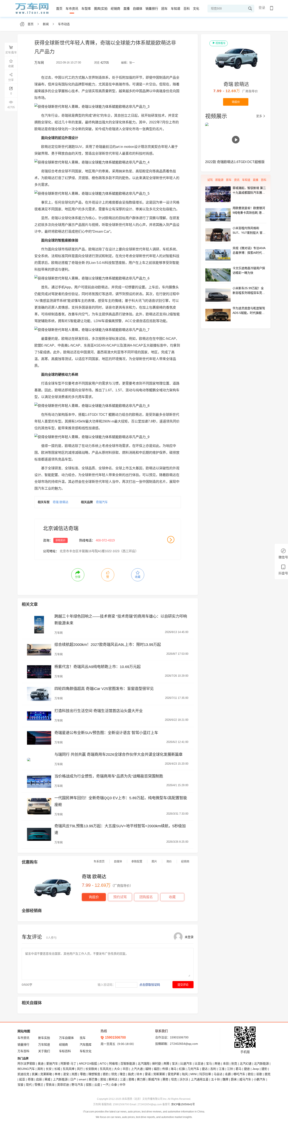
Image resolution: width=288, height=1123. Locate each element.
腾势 (165, 1079)
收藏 (172, 897)
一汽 (106, 1084)
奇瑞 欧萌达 (60, 502)
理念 (122, 1074)
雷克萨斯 (173, 1074)
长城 (57, 1068)
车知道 (175, 8)
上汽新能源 (60, 1079)
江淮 (222, 1068)
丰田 (125, 1068)
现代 (29, 1084)
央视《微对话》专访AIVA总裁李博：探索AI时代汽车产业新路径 (249, 250)
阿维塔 (113, 1063)
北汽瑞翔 (143, 1063)
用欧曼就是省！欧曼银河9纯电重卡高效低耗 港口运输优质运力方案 (249, 210)
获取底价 (60, 540)
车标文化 (86, 1051)
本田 (226, 1063)
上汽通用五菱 (200, 1079)
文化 (196, 8)
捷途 (247, 1068)
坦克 (174, 1079)
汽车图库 (86, 1044)
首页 (59, 8)
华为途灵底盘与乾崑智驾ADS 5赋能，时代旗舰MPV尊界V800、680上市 (249, 310)
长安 (49, 1068)
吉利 (213, 1068)
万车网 (58, 632)
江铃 (230, 1068)
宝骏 (20, 1084)
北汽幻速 (246, 1063)
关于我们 (44, 1051)
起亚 (22, 1079)
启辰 (39, 1079)
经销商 (115, 8)
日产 (73, 1079)
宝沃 (175, 1063)
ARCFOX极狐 (88, 1063)
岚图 (74, 1074)
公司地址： (51, 551)
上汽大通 (137, 1068)
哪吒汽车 (239, 1074)
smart (82, 1079)
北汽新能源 (261, 1063)
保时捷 (156, 1063)
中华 (122, 1084)
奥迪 (41, 1063)
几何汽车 (193, 1068)
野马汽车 (77, 1084)
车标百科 (65, 1051)
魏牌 (225, 1079)
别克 (234, 1063)
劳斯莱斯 (159, 1074)
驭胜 (89, 1084)
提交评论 (183, 984)
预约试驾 (120, 897)
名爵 (228, 1074)
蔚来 (234, 1079)
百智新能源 (127, 1063)
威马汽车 (245, 1079)
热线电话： (87, 540)
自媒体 (137, 8)
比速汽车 (186, 1063)
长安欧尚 (91, 1068)
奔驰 (217, 1063)
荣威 (47, 1079)
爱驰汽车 (52, 1063)
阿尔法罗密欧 (26, 1063)
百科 (186, 8)
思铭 (103, 1079)
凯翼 (35, 1074)
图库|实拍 (101, 8)
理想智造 (94, 1074)
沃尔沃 (183, 1079)
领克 (114, 1074)
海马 (173, 1068)
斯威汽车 (154, 1079)
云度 (97, 1084)
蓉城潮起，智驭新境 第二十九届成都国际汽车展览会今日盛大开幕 (249, 190)
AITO (103, 1063)
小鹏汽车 (259, 1079)
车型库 (86, 8)
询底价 (94, 897)
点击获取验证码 (149, 984)
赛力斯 (141, 1079)
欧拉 (251, 1074)
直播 (126, 8)
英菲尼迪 (63, 1084)
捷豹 (264, 1068)
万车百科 (23, 1051)
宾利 (40, 1068)
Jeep (255, 1068)
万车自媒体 (66, 1037)
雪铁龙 (50, 1084)
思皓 (131, 1079)
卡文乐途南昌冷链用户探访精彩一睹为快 (249, 270)
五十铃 (215, 1079)
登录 (261, 7)
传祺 (165, 1068)
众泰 (114, 1084)
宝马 (209, 1063)
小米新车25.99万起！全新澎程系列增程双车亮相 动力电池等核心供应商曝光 (249, 290)
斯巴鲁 (93, 1079)
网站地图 (23, 1031)
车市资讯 (72, 8)
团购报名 (146, 897)
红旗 (182, 1068)
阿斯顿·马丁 (68, 1063)
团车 (164, 8)
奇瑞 (31, 1079)
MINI (193, 1074)
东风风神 (68, 1068)
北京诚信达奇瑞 (60, 528)
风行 (80, 1068)
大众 (117, 1068)
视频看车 (220, 43)
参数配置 (136, 861)
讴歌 (259, 1074)
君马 (238, 1068)
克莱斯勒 (46, 1074)
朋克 (268, 1074)
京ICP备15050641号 (183, 1104)
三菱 (123, 1079)
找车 (83, 1037)
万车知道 (44, 1044)
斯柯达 (113, 1079)
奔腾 (166, 1063)
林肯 (58, 1074)
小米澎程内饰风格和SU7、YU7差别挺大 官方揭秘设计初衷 (249, 230)
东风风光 (106, 1068)
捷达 (205, 1068)
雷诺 (148, 1074)
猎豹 (106, 1074)
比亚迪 (199, 1063)
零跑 (83, 1074)
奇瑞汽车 (102, 502)
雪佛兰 (38, 1084)
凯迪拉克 (23, 1074)
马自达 (218, 1074)
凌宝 (66, 1074)
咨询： (47, 540)
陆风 (185, 1074)
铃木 (139, 1074)
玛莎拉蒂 (205, 1074)
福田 (157, 1068)
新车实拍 (44, 1037)
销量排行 (151, 8)
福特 (148, 1068)
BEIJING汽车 (26, 1068)
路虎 (131, 1074)
